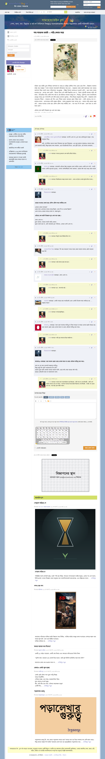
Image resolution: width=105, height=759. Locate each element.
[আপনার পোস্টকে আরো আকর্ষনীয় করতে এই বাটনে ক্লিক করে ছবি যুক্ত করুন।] (48, 400)
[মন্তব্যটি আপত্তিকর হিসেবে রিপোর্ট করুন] (95, 134)
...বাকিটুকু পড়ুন (51, 641)
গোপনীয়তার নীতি (57, 755)
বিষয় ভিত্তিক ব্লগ (29, 12)
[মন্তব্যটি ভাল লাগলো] (92, 134)
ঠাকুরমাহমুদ (42, 695)
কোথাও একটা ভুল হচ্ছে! (42, 668)
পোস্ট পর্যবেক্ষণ (41, 448)
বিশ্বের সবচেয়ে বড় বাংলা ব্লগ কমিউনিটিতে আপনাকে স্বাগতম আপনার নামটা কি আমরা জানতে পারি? (61, 3)
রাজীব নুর (41, 671)
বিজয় (62, 397)
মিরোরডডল (47, 192)
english (67, 397)
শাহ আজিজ (18, 66)
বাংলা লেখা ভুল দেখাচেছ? (89, 12)
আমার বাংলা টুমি (49, 275)
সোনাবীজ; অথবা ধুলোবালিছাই (52, 137)
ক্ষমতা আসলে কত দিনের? (42, 646)
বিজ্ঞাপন (64, 755)
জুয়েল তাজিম (42, 650)
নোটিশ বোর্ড (13, 40)
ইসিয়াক (40, 589)
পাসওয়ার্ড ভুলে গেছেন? (88, 7)
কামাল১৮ (47, 325)
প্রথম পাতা (7, 12)
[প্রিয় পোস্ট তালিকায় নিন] (91, 116)
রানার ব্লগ (47, 166)
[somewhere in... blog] (17, 5)
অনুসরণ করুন (20, 70)
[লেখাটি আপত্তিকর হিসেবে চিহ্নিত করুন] (94, 116)
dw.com (20, 167)
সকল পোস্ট (13, 32)
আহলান (46, 301)
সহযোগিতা (77, 12)
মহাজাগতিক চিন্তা (49, 249)
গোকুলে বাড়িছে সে (40, 503)
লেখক (49, 153)
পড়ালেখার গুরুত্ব (39, 691)
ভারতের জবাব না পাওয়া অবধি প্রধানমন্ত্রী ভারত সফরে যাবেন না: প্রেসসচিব (18, 159)
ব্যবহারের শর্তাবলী (48, 755)
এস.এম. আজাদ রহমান (44, 507)
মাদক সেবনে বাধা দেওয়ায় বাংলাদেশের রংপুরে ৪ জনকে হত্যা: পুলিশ (18, 142)
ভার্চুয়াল (45, 397)
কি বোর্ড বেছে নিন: (39, 397)
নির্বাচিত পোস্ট (18, 12)
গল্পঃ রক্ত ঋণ (38, 586)
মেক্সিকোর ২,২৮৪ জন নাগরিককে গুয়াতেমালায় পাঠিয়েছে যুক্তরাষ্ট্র (18, 152)
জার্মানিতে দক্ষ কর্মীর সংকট (16, 148)
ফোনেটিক (51, 397)
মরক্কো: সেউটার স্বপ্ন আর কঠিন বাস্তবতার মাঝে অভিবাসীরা (17, 135)
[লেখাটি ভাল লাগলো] (86, 116)
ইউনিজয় (57, 397)
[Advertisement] (18, 101)
